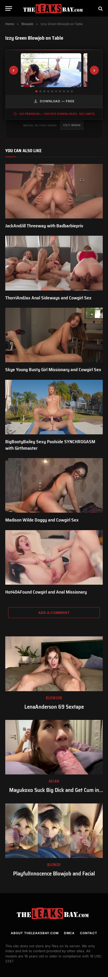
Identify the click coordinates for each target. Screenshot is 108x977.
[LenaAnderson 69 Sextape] (54, 663)
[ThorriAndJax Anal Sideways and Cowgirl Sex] (54, 263)
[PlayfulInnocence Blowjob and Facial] (54, 830)
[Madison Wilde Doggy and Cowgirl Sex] (54, 485)
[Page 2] (40, 91)
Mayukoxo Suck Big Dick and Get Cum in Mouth (54, 794)
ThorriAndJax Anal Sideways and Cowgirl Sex (48, 297)
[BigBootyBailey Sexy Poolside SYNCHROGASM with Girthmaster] (54, 407)
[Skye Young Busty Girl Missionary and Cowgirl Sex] (54, 335)
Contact (88, 933)
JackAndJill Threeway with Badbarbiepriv (44, 225)
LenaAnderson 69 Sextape (54, 706)
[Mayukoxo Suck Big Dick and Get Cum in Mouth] (54, 747)
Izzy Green (71, 125)
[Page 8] (64, 91)
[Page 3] (44, 91)
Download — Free (57, 101)
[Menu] (8, 8)
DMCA (69, 933)
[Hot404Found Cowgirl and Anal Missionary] (54, 557)
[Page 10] (72, 91)
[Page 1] (36, 91)
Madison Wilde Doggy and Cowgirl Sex (42, 520)
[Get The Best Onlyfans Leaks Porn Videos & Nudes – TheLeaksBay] (54, 8)
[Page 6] (56, 91)
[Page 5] (52, 91)
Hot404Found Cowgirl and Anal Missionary (46, 592)
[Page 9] (68, 91)
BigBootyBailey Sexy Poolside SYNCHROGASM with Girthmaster (50, 445)
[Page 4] (48, 91)
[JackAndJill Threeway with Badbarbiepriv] (54, 191)
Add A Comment (54, 613)
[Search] (100, 8)
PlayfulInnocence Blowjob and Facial (54, 873)
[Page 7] (60, 91)
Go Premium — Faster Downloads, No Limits (57, 114)
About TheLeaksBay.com (35, 933)
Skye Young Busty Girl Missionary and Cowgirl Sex (53, 369)
